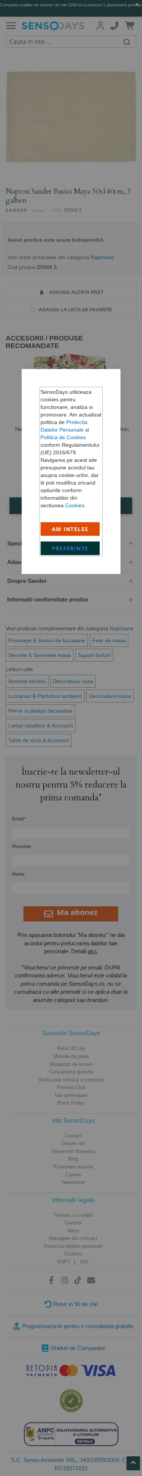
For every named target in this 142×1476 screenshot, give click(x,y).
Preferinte (70, 548)
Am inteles (70, 529)
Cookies (74, 505)
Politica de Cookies (63, 437)
